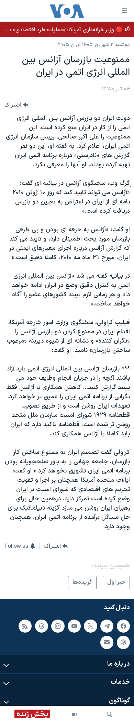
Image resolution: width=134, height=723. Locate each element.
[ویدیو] (74, 714)
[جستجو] (109, 714)
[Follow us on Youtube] (74, 626)
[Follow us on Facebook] (123, 626)
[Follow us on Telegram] (106, 626)
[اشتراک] (106, 642)
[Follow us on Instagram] (57, 626)
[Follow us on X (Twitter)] (90, 626)
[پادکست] (123, 642)
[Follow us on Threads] (41, 626)
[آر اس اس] (25, 626)
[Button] (16, 105)
